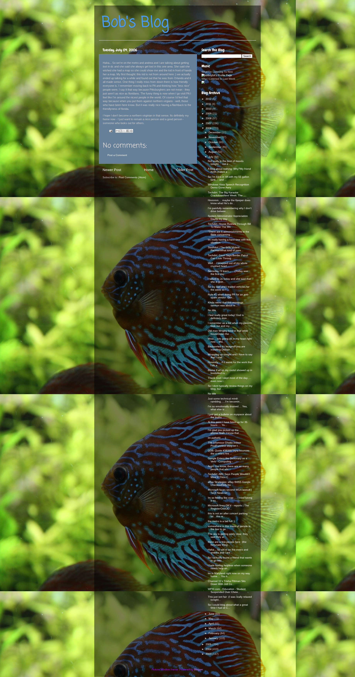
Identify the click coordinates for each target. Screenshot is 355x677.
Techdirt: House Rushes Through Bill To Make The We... (229, 225)
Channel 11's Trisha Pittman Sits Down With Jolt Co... (227, 582)
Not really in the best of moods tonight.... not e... (226, 162)
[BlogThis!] (121, 131)
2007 (209, 123)
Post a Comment (117, 155)
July (211, 156)
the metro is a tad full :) (221, 521)
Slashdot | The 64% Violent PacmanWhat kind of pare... (225, 249)
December (215, 132)
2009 (209, 113)
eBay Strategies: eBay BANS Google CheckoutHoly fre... (229, 483)
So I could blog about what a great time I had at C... (228, 606)
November (215, 137)
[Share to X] (124, 131)
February (214, 633)
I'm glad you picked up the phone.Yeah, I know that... (224, 431)
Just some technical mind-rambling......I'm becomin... (225, 400)
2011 (209, 104)
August (213, 151)
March (213, 628)
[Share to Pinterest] (131, 131)
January (214, 638)
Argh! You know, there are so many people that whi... (228, 468)
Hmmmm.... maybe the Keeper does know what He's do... (229, 202)
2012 (209, 99)
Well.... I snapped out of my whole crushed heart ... (227, 265)
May (211, 618)
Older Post (184, 170)
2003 (209, 654)
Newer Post (112, 170)
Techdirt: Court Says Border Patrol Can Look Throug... (228, 257)
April (211, 623)
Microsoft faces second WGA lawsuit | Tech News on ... (230, 491)
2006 (209, 128)
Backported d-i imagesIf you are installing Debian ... (226, 348)
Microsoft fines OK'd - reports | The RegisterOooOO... (228, 507)
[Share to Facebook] (128, 131)
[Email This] (117, 131)
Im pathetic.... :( (217, 437)
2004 (209, 649)
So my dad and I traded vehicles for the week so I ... (228, 288)
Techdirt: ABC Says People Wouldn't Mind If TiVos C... (229, 475)
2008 (209, 118)
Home (149, 170)
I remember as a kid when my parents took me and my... (230, 324)
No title (212, 310)
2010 (209, 108)
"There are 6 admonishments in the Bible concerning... (228, 233)
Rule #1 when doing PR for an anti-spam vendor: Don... (228, 296)
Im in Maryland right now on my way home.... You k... (229, 575)
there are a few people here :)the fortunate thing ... (227, 543)
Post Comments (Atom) (132, 177)
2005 (209, 644)
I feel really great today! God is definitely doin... (226, 316)
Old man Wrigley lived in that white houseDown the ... (228, 332)
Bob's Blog (135, 23)
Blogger (198, 669)
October (214, 142)
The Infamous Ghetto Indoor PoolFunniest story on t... (224, 444)
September (215, 147)
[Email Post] (110, 130)
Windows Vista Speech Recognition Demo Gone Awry (228, 186)
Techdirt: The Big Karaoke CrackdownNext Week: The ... (227, 194)
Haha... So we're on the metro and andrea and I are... (228, 551)
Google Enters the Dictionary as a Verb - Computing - (227, 460)
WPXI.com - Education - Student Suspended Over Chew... (227, 590)
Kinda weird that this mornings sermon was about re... (225, 304)
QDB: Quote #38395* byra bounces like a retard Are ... (228, 452)
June (212, 613)
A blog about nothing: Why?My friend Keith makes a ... (229, 170)
